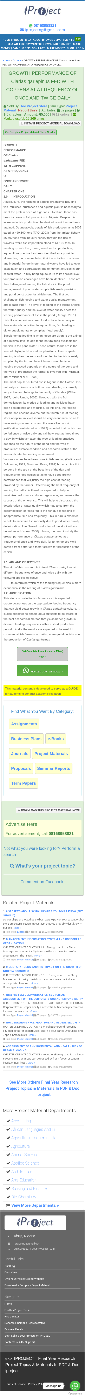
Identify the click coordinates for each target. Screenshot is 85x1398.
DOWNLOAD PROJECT (57, 44)
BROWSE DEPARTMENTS (61, 39)
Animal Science (24, 1154)
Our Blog (10, 1266)
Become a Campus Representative (25, 1322)
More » (17, 927)
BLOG (71, 48)
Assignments (24, 724)
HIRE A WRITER (14, 44)
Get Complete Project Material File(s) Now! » (30, 132)
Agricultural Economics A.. (34, 1138)
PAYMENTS (33, 44)
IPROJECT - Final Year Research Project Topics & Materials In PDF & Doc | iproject (43, 1364)
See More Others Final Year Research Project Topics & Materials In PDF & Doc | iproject (43, 1088)
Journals (19, 753)
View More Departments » (35, 1205)
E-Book (21, 932)
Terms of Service (15, 1384)
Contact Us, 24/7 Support (20, 1342)
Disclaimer (11, 1272)
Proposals (21, 768)
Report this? (28, 110)
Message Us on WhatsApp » (46, 671)
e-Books (56, 738)
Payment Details (14, 1329)
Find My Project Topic (17, 1310)
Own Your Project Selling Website (24, 1278)
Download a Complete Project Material (27, 1285)
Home (6, 60)
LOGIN (80, 48)
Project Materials (51, 753)
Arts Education (24, 1180)
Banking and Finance (29, 1188)
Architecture (21, 1171)
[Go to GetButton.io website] (75, 1393)
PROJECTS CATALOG (26, 39)
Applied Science (25, 1163)
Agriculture (20, 1146)
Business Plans (26, 738)
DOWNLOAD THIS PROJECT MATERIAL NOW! (50, 810)
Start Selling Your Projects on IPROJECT (28, 1335)
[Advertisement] (55, 162)
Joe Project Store (33, 106)
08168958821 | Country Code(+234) (34, 1248)
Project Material (25, 959)
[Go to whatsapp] (75, 1386)
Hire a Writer (12, 1316)
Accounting (21, 1121)
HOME (6, 39)
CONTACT (38, 48)
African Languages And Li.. (34, 1129)
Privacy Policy (36, 1384)
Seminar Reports (53, 768)
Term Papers (23, 783)
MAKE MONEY (56, 48)
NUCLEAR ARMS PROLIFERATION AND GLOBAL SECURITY (43, 1022)
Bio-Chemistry (23, 1197)
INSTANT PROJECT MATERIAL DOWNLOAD (51, 123)
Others (17, 60)
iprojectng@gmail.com (27, 1243)
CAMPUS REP (21, 48)
